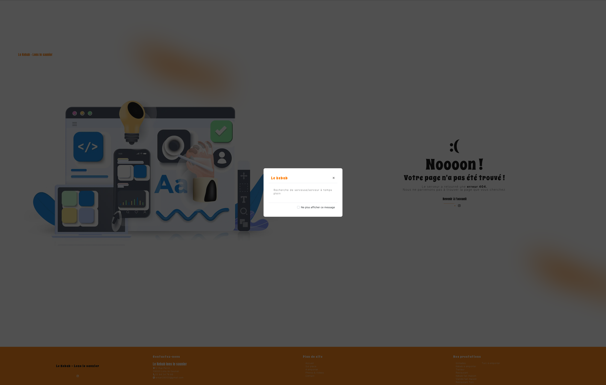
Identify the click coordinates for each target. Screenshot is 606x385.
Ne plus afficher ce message (318, 207)
